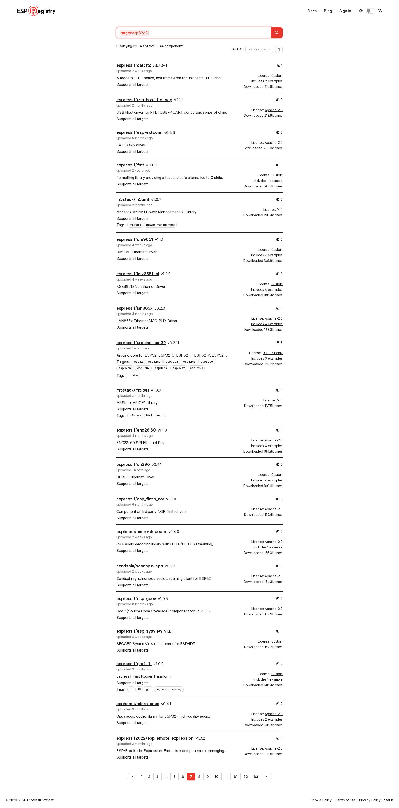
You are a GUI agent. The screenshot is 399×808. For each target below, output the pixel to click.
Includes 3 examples (267, 358)
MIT (280, 209)
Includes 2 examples (267, 81)
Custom (277, 75)
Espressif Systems (41, 800)
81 (235, 777)
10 (216, 777)
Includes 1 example (268, 181)
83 (256, 777)
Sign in (345, 11)
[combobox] (193, 32)
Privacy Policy (370, 800)
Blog (328, 11)
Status (388, 800)
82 (245, 777)
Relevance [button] (257, 49)
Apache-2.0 (274, 110)
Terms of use (345, 800)
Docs (312, 11)
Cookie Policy (321, 800)
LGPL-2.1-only (273, 353)
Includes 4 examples (267, 255)
